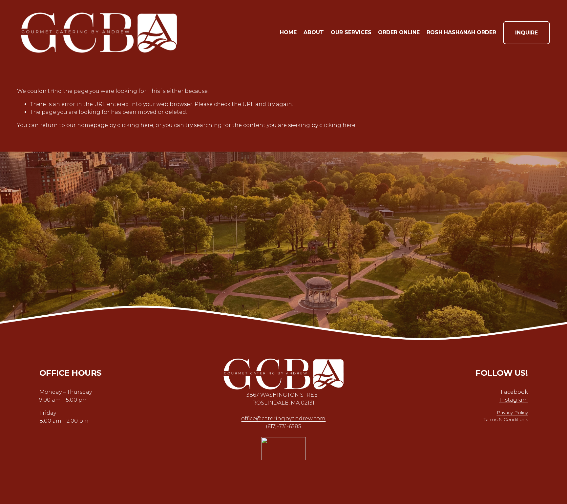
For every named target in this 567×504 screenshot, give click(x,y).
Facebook (514, 392)
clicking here (135, 125)
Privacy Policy (512, 412)
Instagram (513, 400)
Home (288, 32)
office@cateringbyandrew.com (283, 418)
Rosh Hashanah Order (461, 32)
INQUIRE (526, 33)
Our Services (351, 32)
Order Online (399, 32)
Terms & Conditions (506, 419)
